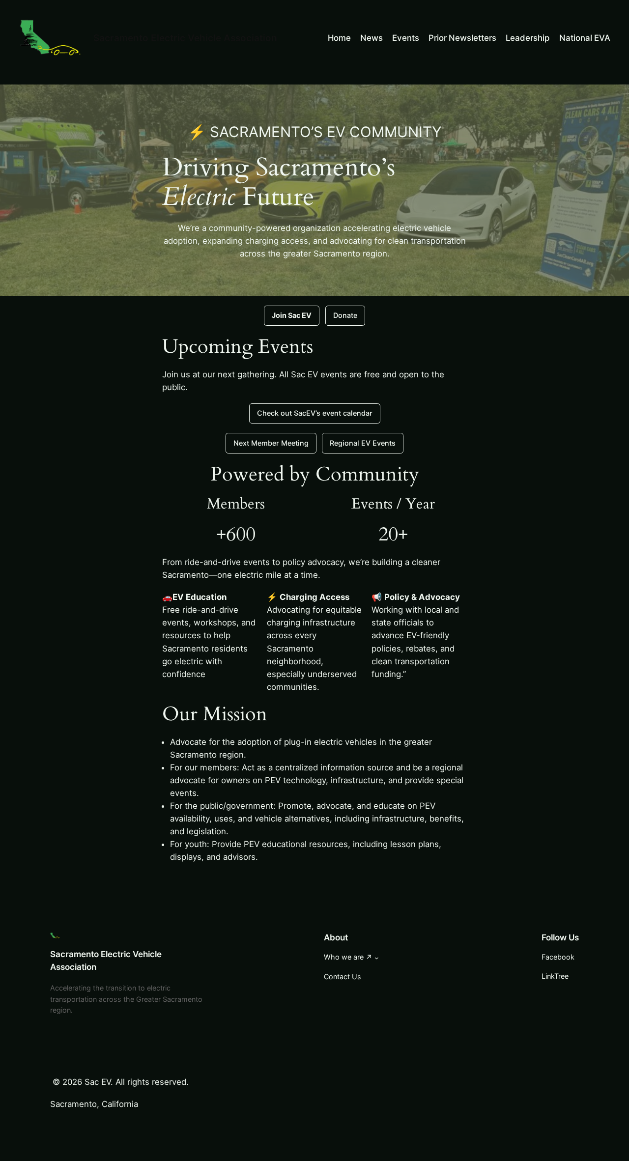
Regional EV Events (363, 443)
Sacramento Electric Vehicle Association (185, 38)
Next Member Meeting (271, 443)
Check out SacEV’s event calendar (314, 413)
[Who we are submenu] (376, 958)
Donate (345, 315)
